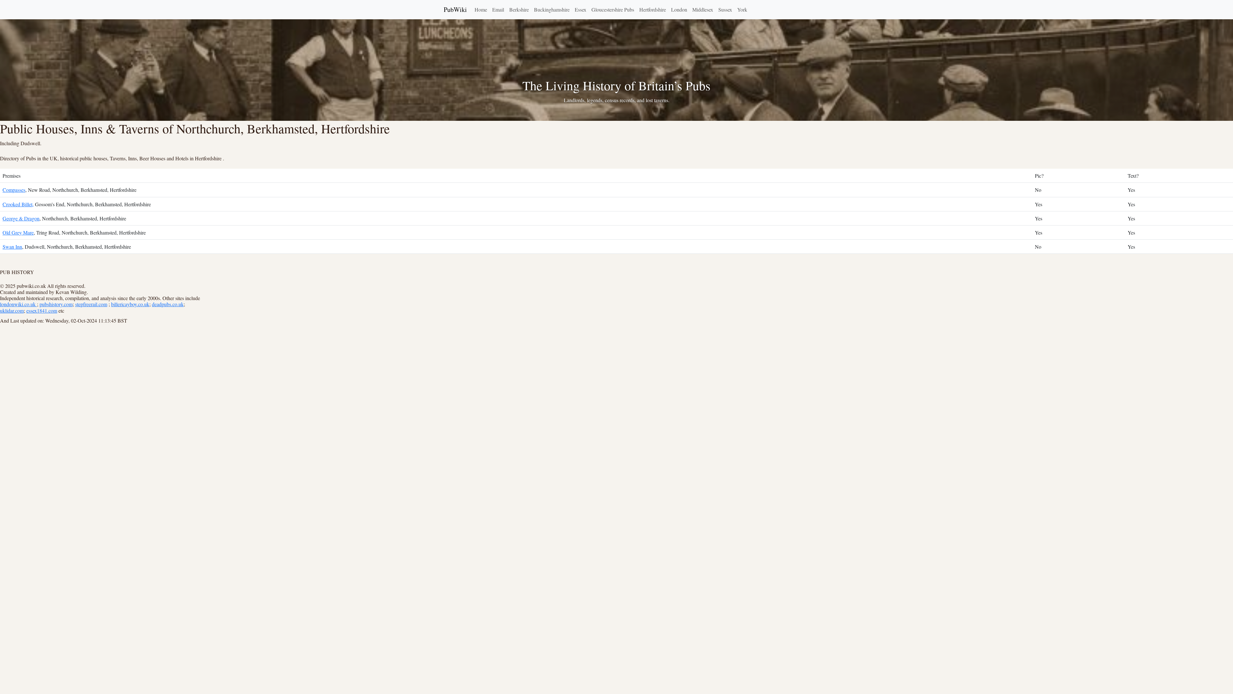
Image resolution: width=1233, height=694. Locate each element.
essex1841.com (41, 310)
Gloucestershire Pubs (612, 9)
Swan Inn (12, 246)
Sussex (725, 9)
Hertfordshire (652, 9)
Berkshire (519, 9)
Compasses (14, 189)
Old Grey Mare (18, 232)
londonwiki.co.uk (18, 304)
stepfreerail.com (91, 304)
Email (498, 9)
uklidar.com (12, 310)
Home (481, 9)
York (742, 9)
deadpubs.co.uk (168, 304)
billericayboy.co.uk (130, 304)
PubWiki (455, 9)
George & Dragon (21, 218)
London (679, 9)
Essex (580, 9)
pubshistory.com (56, 304)
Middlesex (702, 9)
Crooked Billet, (18, 204)
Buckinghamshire (552, 9)
